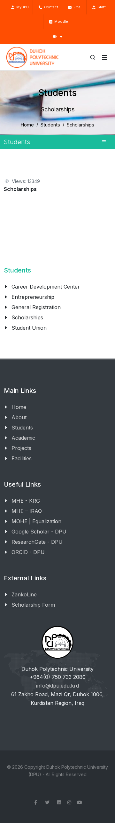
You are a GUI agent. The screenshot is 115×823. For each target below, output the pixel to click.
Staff (101, 7)
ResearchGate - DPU (37, 542)
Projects (21, 448)
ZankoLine (24, 594)
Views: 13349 (26, 181)
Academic (23, 438)
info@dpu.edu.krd (57, 685)
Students (50, 124)
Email (77, 7)
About (19, 417)
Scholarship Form (33, 605)
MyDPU (21, 7)
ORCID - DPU (28, 552)
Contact (50, 7)
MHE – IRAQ (27, 511)
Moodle (60, 21)
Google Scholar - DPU (39, 531)
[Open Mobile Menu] (104, 57)
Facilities (22, 458)
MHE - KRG (26, 501)
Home (27, 124)
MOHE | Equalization (36, 521)
